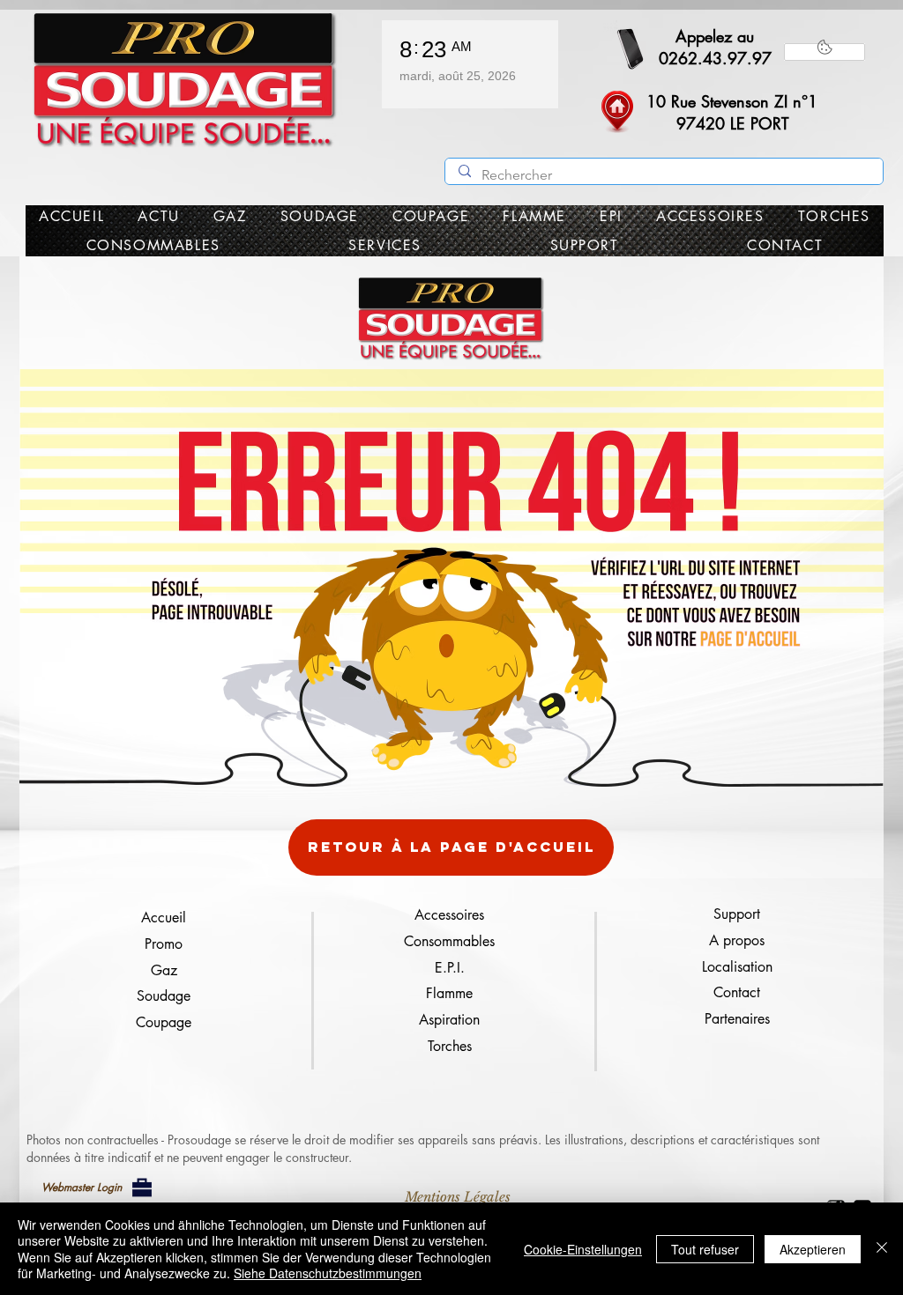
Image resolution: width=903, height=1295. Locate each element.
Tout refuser (705, 1249)
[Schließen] (881, 1249)
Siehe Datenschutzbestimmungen (328, 1273)
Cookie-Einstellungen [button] (583, 1249)
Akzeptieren (813, 1249)
